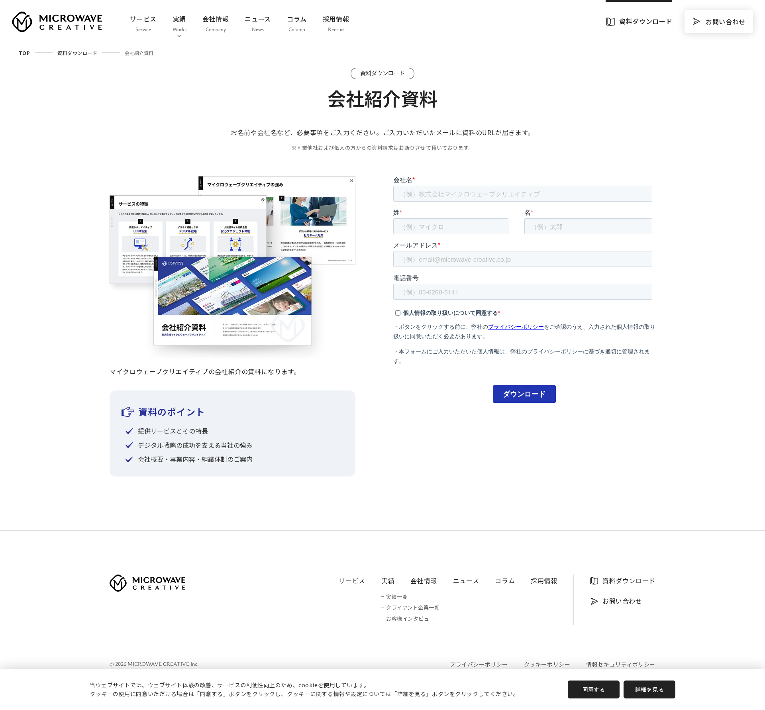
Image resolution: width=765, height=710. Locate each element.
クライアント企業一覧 (412, 607)
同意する (594, 689)
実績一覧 (397, 597)
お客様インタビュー (410, 619)
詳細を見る (649, 689)
